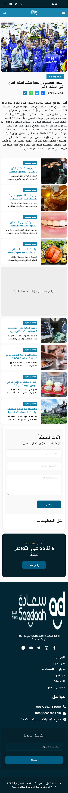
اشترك (34, 760)
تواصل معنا (34, 565)
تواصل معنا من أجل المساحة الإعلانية (34, 291)
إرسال (49, 504)
